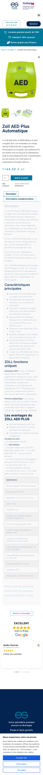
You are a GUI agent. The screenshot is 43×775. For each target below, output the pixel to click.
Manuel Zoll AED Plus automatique (19, 586)
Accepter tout (21, 758)
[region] (21, 754)
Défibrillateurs (19, 186)
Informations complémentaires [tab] (20, 199)
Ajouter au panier (21, 178)
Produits (11, 50)
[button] (39, 15)
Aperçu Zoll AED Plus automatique (19, 591)
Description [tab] (11, 194)
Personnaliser (21, 764)
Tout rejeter (21, 770)
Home (3, 50)
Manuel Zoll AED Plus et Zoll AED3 (19, 595)
